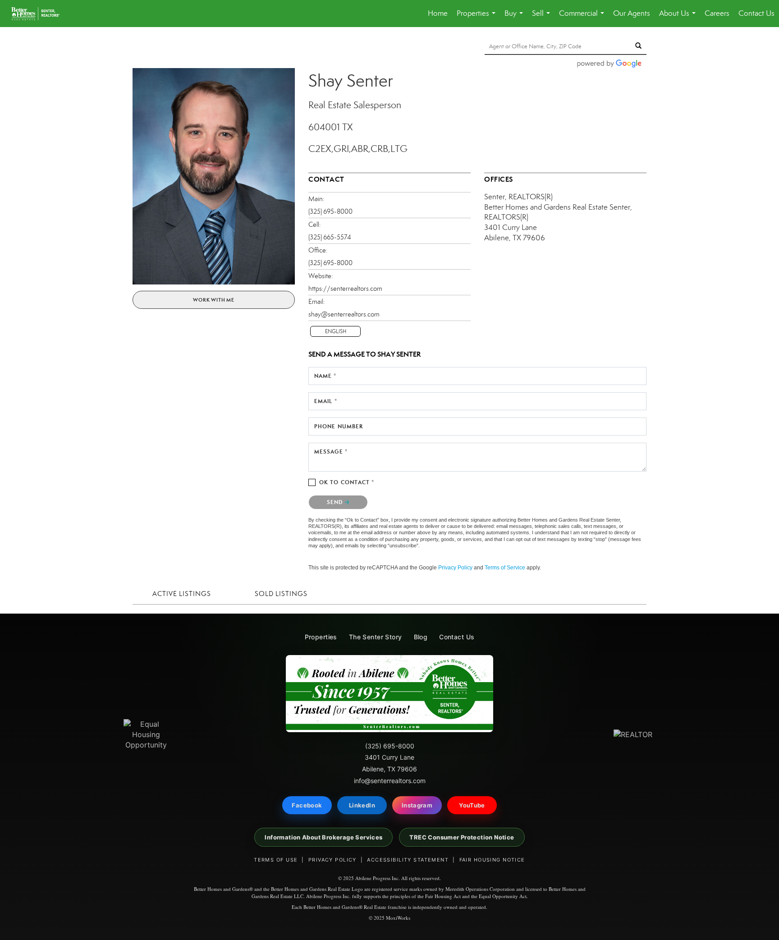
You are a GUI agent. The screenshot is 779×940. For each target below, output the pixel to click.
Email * (325, 401)
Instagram (417, 805)
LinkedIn (362, 805)
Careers (717, 13)
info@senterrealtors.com (390, 780)
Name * (325, 375)
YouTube (472, 805)
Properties (478, 18)
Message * (331, 451)
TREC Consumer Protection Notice (461, 837)
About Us (679, 18)
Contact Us (756, 13)
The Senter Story (375, 637)
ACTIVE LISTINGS (181, 594)
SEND (336, 502)
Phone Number (338, 426)
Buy (515, 18)
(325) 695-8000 (330, 211)
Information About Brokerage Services (323, 837)
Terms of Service (505, 567)
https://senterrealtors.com (345, 288)
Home (438, 13)
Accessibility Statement (408, 860)
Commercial (583, 18)
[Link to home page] (40, 13)
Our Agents (631, 13)
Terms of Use (276, 860)
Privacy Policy (455, 567)
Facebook (307, 805)
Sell (543, 18)
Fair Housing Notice (492, 860)
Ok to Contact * (347, 482)
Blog (421, 637)
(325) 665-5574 (329, 237)
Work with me (213, 300)
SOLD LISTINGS (281, 594)
